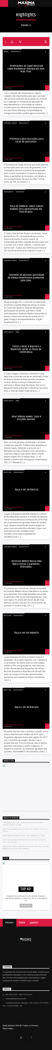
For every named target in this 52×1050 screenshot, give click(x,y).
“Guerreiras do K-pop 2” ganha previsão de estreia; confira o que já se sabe (23, 823)
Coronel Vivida (10, 123)
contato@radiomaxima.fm (16, 998)
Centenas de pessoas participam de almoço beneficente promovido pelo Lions (26, 278)
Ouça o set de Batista (26, 489)
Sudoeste (20, 192)
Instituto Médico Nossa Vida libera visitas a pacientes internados (26, 564)
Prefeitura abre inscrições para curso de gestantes (27, 140)
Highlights (16, 51)
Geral (6, 51)
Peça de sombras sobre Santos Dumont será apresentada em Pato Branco (26, 209)
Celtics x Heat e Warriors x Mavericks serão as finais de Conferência (26, 349)
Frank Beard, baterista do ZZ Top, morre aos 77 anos (24, 836)
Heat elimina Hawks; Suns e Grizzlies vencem (26, 418)
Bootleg (7, 472)
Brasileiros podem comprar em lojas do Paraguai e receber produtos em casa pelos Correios (26, 847)
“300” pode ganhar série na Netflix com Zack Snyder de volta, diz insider (24, 841)
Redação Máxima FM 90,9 (13, 86)
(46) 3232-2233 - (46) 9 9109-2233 (18, 994)
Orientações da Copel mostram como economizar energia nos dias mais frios (26, 69)
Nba (17, 332)
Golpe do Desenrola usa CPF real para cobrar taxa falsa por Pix (25, 830)
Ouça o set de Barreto (27, 707)
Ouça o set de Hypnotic (26, 633)
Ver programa (26, 905)
